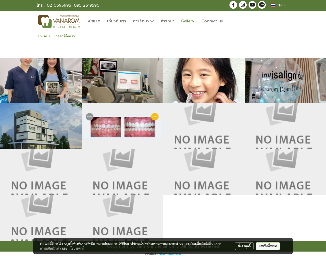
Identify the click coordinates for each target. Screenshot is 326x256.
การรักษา (141, 21)
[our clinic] (41, 126)
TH (279, 5)
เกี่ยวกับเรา (116, 21)
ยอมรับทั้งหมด (268, 246)
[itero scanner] (122, 81)
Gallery (187, 21)
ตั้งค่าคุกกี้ (244, 246)
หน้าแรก (93, 21)
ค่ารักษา (167, 21)
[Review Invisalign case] (41, 81)
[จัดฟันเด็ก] (204, 81)
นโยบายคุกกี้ (76, 248)
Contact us (212, 21)
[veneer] (122, 126)
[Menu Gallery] (204, 126)
